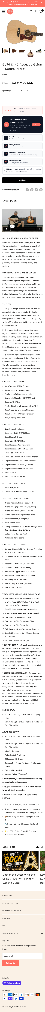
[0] (40, 11)
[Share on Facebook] (27, 189)
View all (39, 847)
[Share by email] (41, 189)
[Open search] (31, 11)
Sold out (22, 180)
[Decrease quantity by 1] (14, 90)
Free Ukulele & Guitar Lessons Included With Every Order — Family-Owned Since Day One (22, 3)
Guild (4, 75)
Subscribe (10, 963)
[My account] (36, 11)
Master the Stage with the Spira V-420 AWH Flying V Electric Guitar (18, 878)
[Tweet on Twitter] (36, 189)
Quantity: (6, 91)
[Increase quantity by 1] (27, 90)
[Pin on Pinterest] (31, 189)
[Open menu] (3, 11)
